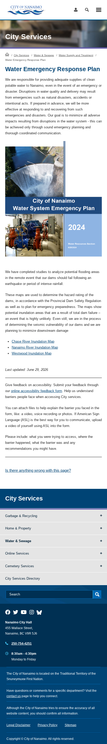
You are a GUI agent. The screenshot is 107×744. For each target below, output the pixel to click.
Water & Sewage (44, 55)
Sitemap (70, 725)
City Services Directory (22, 578)
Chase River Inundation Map (33, 341)
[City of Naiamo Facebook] (7, 612)
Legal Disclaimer (18, 725)
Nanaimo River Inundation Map (35, 347)
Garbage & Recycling (21, 516)
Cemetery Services (19, 566)
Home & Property (18, 528)
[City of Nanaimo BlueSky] (40, 612)
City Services (21, 55)
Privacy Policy (47, 725)
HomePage (7, 54)
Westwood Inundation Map (31, 353)
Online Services (17, 553)
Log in (76, 9)
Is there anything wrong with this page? (38, 470)
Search (87, 9)
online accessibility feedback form (36, 391)
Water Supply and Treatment (76, 55)
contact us (13, 696)
